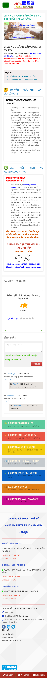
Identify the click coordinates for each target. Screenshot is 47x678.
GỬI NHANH (36, 364)
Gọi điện (9, 674)
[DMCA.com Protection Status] (9, 667)
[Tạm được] (27, 318)
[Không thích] (24, 318)
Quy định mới (8, 637)
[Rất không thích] (21, 318)
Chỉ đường (40, 674)
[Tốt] (32, 318)
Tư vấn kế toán (8, 634)
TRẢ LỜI (7, 379)
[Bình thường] (30, 318)
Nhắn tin (24, 674)
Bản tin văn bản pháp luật (12, 640)
